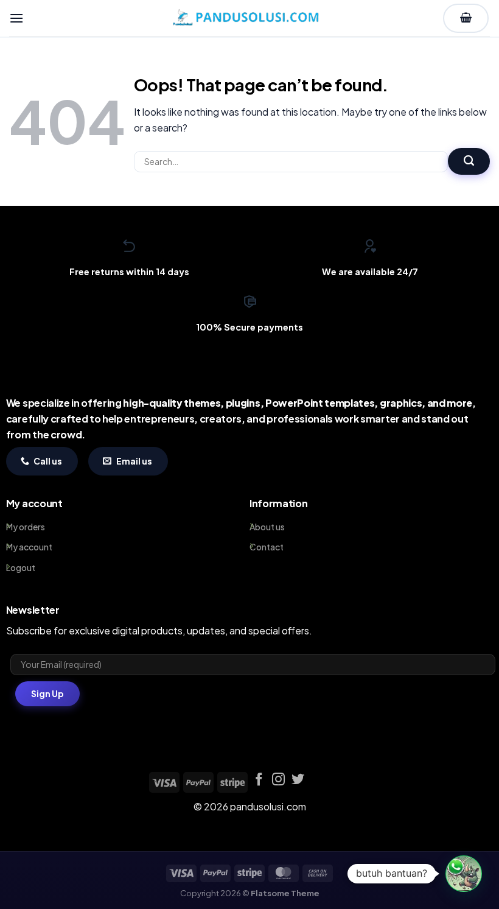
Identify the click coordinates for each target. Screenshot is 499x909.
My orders (25, 526)
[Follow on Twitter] (297, 780)
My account (29, 546)
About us (267, 526)
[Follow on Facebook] (259, 780)
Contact (267, 546)
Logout (20, 567)
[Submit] (469, 161)
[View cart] (466, 18)
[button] (16, 18)
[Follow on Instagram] (278, 780)
